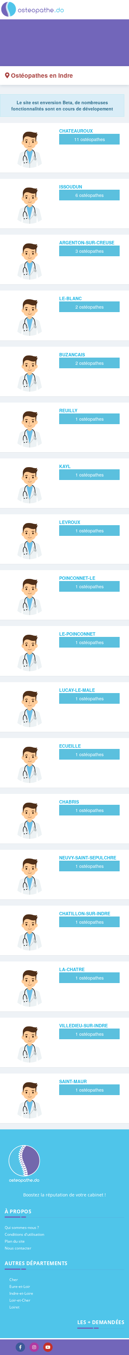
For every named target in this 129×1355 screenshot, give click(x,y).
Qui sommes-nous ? (22, 1227)
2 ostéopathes (89, 307)
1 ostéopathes (89, 419)
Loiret (14, 1307)
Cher (13, 1279)
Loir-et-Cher (19, 1300)
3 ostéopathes (89, 251)
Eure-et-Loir (19, 1286)
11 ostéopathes (89, 139)
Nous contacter (18, 1248)
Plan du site (15, 1241)
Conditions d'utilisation (24, 1234)
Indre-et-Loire (21, 1293)
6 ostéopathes (89, 195)
